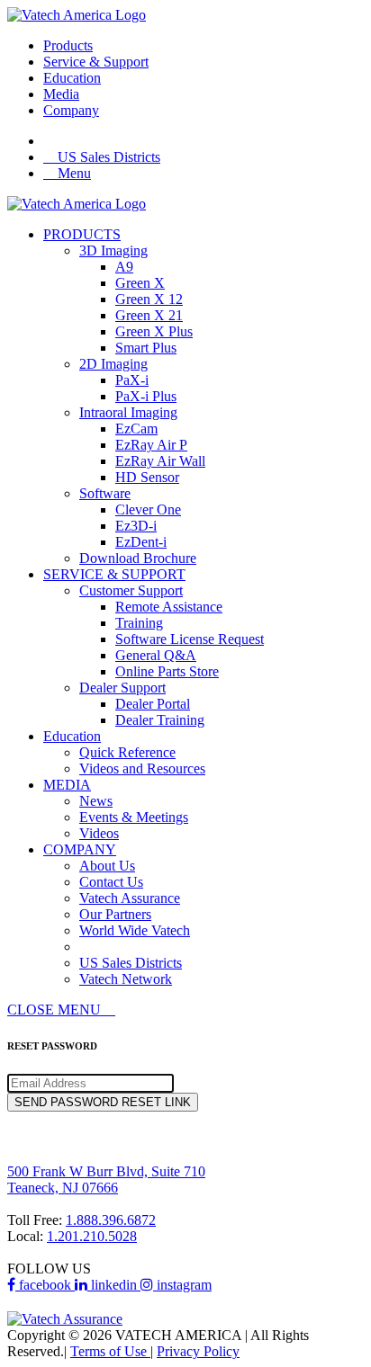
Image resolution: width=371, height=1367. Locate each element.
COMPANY (79, 849)
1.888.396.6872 (111, 1220)
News (96, 801)
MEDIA (67, 784)
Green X (140, 282)
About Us (107, 865)
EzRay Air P (151, 444)
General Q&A (155, 655)
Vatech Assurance (129, 898)
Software (105, 493)
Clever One (148, 509)
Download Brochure (137, 558)
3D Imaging (113, 250)
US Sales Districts (130, 962)
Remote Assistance (168, 606)
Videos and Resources (142, 768)
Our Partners (115, 914)
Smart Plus (145, 347)
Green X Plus (154, 331)
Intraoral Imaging (128, 412)
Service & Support (96, 61)
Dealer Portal (152, 703)
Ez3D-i (136, 525)
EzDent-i (141, 541)
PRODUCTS (82, 234)
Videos (99, 833)
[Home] (76, 203)
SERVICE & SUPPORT (114, 574)
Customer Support (131, 590)
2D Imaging (113, 363)
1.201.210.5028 (92, 1236)
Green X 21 (149, 315)
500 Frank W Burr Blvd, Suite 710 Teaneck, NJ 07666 (106, 1179)
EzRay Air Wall (160, 461)
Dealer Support (122, 687)
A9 (124, 266)
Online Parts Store (167, 671)
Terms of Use (110, 1351)
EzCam (136, 428)
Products (68, 45)
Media (61, 94)
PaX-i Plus (145, 396)
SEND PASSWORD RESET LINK (102, 1102)
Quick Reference (127, 752)
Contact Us (111, 881)
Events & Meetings (133, 817)
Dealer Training (159, 720)
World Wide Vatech (134, 930)
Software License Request (189, 639)
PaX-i (132, 380)
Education (72, 77)
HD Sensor (147, 477)
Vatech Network (125, 979)
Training (139, 622)
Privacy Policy (198, 1351)
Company (71, 110)
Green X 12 (149, 299)
